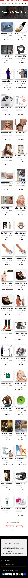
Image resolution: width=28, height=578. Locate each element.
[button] (4, 3)
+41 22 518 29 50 (9, 551)
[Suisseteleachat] (14, 3)
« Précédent (10, 527)
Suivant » (19, 527)
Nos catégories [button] (6, 560)
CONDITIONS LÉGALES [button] (7, 564)
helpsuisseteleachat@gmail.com (14, 553)
